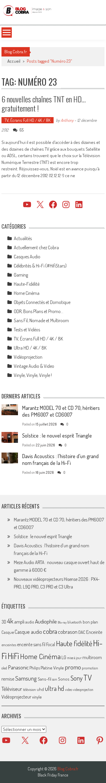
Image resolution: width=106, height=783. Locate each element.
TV (87, 677)
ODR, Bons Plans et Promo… (38, 311)
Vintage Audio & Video (34, 366)
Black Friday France (53, 775)
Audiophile (46, 621)
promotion (90, 668)
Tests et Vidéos (27, 330)
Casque (7, 632)
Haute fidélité (74, 643)
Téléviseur (11, 689)
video (68, 689)
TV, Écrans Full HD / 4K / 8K (27, 120)
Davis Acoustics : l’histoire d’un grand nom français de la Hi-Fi (60, 459)
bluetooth (74, 622)
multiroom (92, 657)
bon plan (90, 622)
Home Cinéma (26, 293)
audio (29, 621)
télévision (29, 689)
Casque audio (28, 632)
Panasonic (18, 667)
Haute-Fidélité (26, 284)
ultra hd (54, 688)
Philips (34, 667)
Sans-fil (44, 679)
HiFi (13, 656)
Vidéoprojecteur (16, 697)
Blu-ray (62, 622)
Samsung (26, 678)
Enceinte (94, 632)
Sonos (63, 679)
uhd (40, 689)
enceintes (8, 644)
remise (7, 679)
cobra (50, 631)
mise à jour (74, 658)
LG (64, 657)
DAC (81, 632)
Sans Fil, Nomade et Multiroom (41, 320)
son (54, 679)
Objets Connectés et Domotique (42, 302)
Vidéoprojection (28, 357)
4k (10, 620)
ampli (19, 622)
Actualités (23, 238)
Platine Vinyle (52, 668)
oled (4, 668)
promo (73, 667)
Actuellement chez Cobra (36, 247)
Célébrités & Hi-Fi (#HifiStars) (40, 266)
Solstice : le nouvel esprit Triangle (57, 435)
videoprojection (83, 689)
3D (3, 622)
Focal (50, 644)
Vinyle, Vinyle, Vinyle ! (33, 375)
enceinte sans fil (31, 644)
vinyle (37, 696)
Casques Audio (27, 257)
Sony (76, 678)
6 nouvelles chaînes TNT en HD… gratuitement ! (43, 103)
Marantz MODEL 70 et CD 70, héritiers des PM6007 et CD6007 (61, 411)
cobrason (67, 631)
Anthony (67, 120)
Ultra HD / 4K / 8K (30, 348)
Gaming (21, 275)
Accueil (13, 61)
